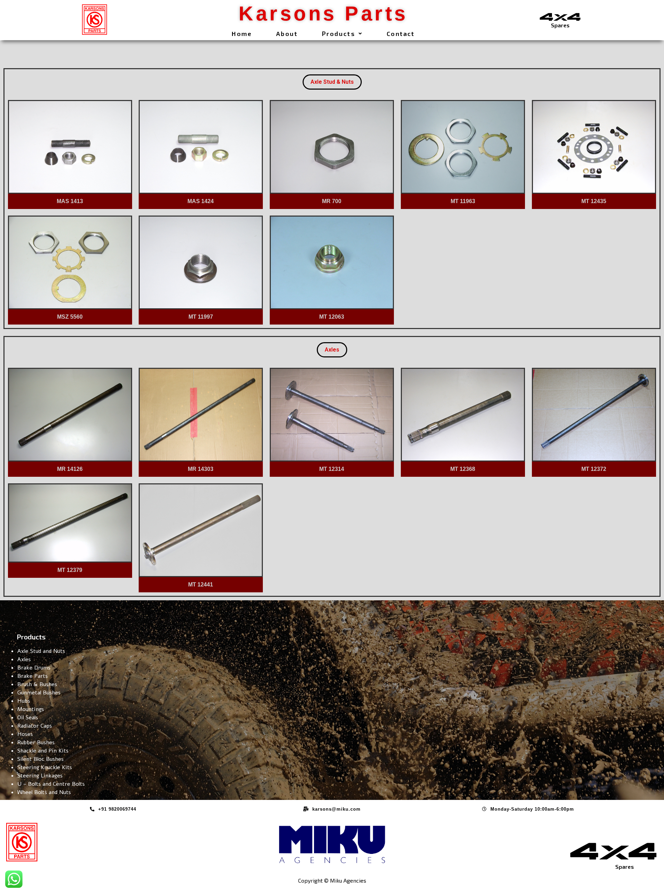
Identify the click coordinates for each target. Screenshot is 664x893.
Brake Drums (33, 668)
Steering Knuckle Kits (44, 767)
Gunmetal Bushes (39, 692)
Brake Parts (32, 676)
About (287, 33)
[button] (342, 33)
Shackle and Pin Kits (42, 751)
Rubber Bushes (36, 742)
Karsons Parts (323, 13)
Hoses (25, 734)
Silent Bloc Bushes (40, 759)
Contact (401, 33)
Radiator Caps (34, 726)
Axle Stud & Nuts (332, 82)
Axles (332, 349)
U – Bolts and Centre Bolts (51, 784)
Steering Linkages (40, 776)
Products (338, 33)
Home (242, 33)
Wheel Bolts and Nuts (44, 792)
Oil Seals (27, 717)
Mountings (30, 709)
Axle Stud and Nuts (41, 651)
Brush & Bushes (37, 684)
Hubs (23, 701)
